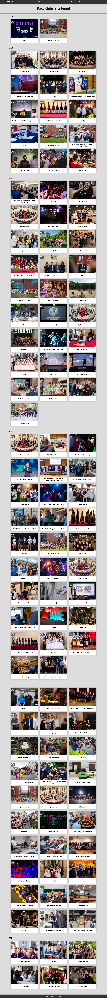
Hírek (22, 2)
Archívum (82, 2)
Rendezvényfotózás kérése (34, 2)
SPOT (8, 2)
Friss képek (15, 2)
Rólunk (73, 2)
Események (92, 2)
